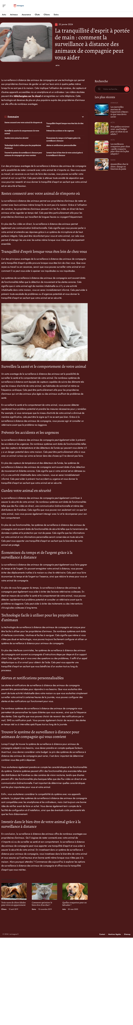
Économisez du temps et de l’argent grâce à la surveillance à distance (63, 139)
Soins (34, 909)
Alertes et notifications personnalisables (61, 145)
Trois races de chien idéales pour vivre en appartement (13, 904)
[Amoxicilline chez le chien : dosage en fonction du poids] (102, 164)
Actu (57, 65)
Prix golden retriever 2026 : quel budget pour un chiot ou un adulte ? (120, 130)
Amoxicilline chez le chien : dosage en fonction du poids (119, 166)
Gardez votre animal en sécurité (16, 138)
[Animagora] (18, 6)
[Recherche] (128, 6)
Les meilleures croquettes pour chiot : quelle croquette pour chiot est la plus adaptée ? (120, 148)
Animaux (114, 103)
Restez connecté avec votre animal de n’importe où (23, 122)
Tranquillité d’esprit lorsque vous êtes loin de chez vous (64, 124)
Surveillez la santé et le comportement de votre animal (22, 132)
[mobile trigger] (5, 6)
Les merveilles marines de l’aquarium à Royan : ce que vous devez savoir (120, 111)
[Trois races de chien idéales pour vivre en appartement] (14, 891)
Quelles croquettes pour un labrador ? (74, 904)
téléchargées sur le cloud (27, 96)
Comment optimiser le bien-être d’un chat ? (42, 904)
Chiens (3, 909)
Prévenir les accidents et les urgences (60, 130)
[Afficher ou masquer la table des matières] (51, 116)
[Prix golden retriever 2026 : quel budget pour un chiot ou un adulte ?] (102, 128)
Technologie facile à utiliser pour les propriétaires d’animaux (23, 146)
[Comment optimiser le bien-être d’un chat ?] (44, 891)
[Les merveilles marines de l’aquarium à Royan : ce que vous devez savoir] (102, 109)
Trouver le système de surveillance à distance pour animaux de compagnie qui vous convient (23, 154)
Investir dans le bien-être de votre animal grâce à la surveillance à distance (64, 154)
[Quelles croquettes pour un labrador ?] (75, 891)
